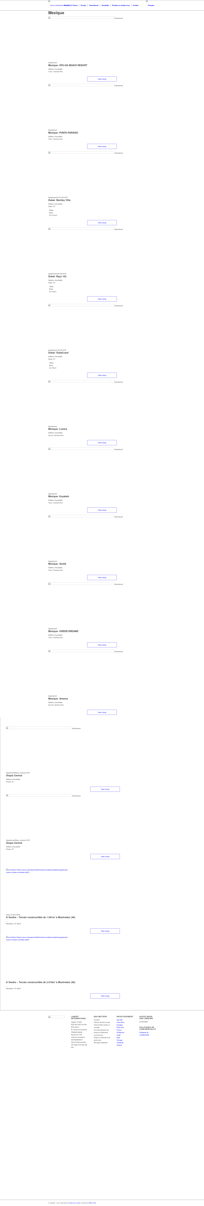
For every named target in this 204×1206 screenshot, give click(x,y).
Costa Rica (120, 1022)
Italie (118, 1037)
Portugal (119, 1040)
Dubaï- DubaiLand (58, 352)
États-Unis (120, 1027)
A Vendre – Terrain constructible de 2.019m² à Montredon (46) (40, 982)
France (119, 1030)
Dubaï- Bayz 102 (57, 276)
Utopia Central (14, 775)
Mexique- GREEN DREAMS (63, 631)
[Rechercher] (142, 5)
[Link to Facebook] (150, 1203)
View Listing (102, 79)
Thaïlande (120, 1042)
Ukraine (119, 1045)
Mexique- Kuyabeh (58, 496)
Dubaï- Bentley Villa (59, 200)
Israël (118, 1035)
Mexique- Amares (58, 698)
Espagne (120, 1025)
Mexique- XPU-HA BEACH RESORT (67, 65)
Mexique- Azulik (57, 563)
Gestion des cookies (75, 1203)
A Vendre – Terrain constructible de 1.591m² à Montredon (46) (40, 917)
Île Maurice (120, 1032)
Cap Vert (120, 1020)
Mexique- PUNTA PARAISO (63, 132)
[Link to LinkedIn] (154, 1203)
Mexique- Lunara (57, 428)
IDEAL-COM (92, 1203)
